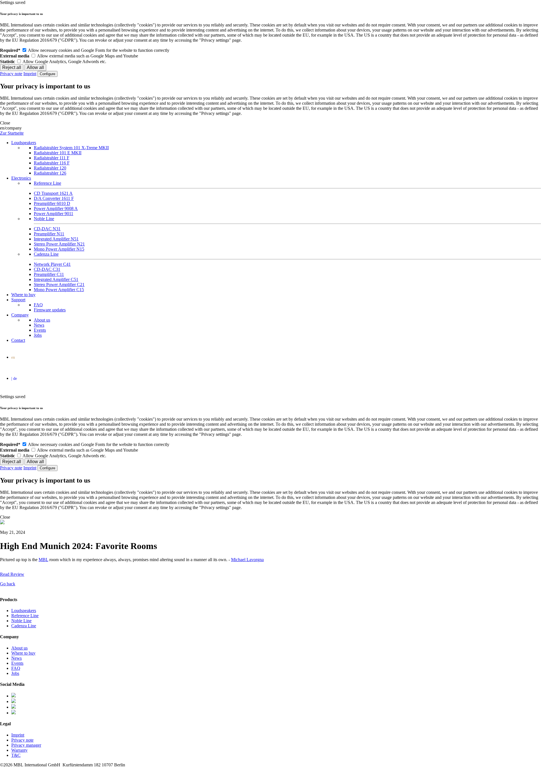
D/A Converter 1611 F (54, 198)
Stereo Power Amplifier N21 (59, 244)
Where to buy (23, 294)
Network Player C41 (52, 264)
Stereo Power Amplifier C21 (59, 284)
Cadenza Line (46, 254)
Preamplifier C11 (49, 274)
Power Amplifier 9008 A (56, 208)
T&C (16, 755)
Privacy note (11, 73)
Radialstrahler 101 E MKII (57, 152)
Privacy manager (26, 745)
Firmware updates (50, 309)
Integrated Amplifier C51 (56, 279)
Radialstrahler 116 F (52, 162)
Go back (7, 583)
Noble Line (44, 218)
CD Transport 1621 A (53, 193)
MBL (43, 559)
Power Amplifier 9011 (53, 213)
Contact (18, 340)
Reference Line (47, 183)
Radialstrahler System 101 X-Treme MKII (71, 147)
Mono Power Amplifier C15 (59, 289)
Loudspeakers (23, 142)
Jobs (38, 335)
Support (18, 299)
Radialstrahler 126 (50, 173)
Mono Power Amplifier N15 (59, 249)
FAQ (38, 304)
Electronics (21, 178)
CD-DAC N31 (47, 228)
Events (40, 330)
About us (42, 320)
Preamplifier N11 (49, 233)
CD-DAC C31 (47, 269)
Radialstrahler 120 (50, 168)
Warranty (19, 750)
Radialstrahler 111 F (51, 157)
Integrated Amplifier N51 (56, 238)
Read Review (12, 574)
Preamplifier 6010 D (52, 203)
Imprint (29, 73)
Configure (47, 74)
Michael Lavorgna (247, 559)
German (271, 379)
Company (20, 315)
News (39, 325)
